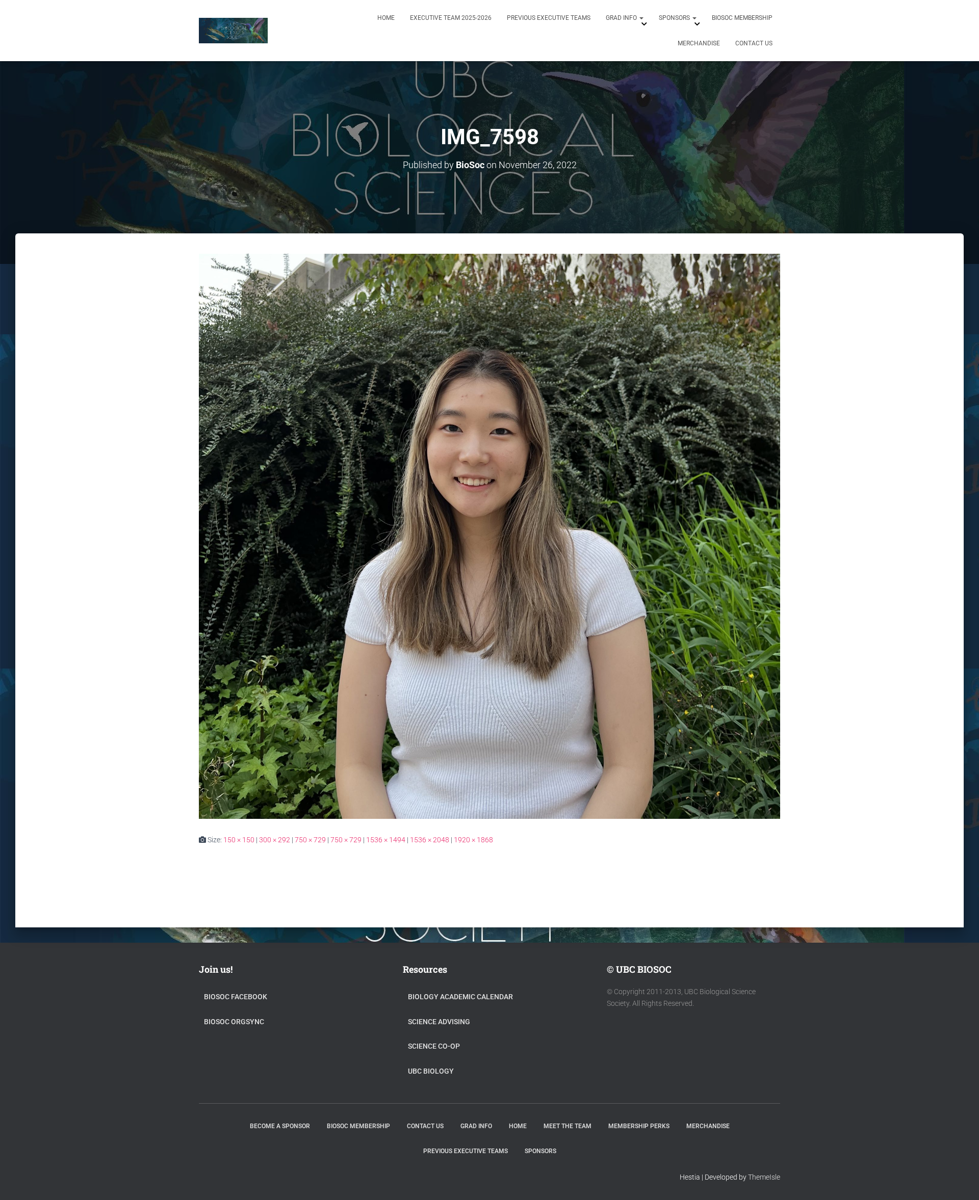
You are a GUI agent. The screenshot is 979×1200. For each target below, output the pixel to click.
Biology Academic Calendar (460, 997)
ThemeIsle (764, 1177)
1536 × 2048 (429, 840)
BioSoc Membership (742, 17)
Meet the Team (567, 1126)
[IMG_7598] (489, 535)
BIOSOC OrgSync (234, 1022)
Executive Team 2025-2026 (451, 17)
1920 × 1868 (473, 840)
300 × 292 (274, 840)
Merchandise (699, 43)
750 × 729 (310, 840)
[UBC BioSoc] (233, 30)
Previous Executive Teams (548, 17)
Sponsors (675, 17)
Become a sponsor (280, 1126)
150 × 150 (238, 840)
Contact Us (753, 43)
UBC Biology (431, 1071)
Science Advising (439, 1022)
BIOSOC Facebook (235, 997)
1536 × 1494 (385, 840)
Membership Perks (638, 1126)
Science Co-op (434, 1046)
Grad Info (622, 17)
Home (386, 17)
